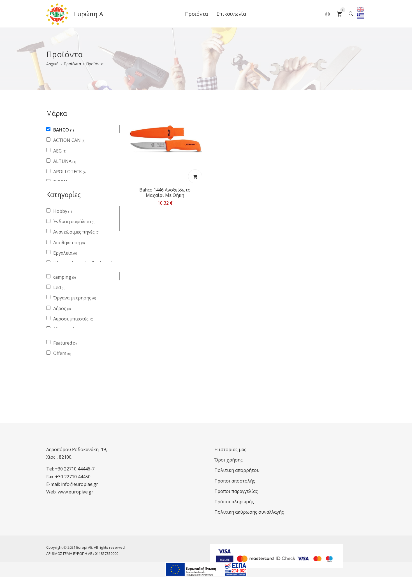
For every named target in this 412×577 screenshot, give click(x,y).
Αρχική (52, 63)
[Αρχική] (57, 14)
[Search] (351, 13)
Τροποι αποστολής (234, 481)
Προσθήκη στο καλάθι (195, 176)
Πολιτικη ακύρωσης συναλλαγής (249, 512)
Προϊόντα (196, 13)
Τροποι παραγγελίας (236, 491)
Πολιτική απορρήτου (237, 470)
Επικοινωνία (231, 13)
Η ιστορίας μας (230, 449)
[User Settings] (327, 13)
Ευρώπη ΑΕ (90, 14)
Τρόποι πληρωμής (234, 501)
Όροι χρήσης (228, 460)
